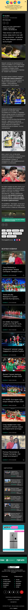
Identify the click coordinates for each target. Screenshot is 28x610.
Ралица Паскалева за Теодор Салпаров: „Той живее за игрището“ (11, 454)
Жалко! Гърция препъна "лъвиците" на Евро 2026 (12, 375)
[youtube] (13, 592)
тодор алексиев (17, 233)
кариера (4, 233)
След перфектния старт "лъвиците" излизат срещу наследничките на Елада (13, 427)
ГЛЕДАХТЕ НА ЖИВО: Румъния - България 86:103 (15, 473)
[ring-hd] (17, 560)
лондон (8, 230)
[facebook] (5, 592)
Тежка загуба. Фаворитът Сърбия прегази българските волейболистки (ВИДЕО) (12, 297)
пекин (10, 233)
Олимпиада (15, 230)
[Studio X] (15, 608)
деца (4, 230)
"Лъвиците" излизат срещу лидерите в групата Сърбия (13, 350)
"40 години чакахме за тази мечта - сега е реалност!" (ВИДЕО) (16, 498)
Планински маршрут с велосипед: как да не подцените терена (16, 481)
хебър (4, 236)
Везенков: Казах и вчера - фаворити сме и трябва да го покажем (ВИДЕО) (15, 505)
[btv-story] (6, 560)
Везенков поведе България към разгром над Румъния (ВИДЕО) (16, 489)
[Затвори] (25, 1)
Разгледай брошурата (14, 527)
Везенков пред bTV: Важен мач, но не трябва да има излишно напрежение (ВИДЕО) (16, 515)
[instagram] (17, 592)
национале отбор (11, 236)
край (22, 230)
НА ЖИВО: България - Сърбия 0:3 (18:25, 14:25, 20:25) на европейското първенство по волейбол (12, 324)
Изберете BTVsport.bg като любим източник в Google (14, 220)
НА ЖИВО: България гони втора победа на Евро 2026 (13, 401)
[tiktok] (9, 592)
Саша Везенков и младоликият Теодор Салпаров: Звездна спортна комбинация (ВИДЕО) (13, 269)
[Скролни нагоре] (21, 592)
